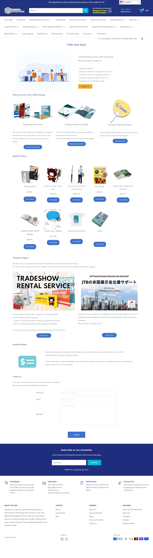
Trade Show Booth (116, 20)
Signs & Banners (10, 34)
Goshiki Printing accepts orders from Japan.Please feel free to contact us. (96, 59)
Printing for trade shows (33, 124)
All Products (21, 20)
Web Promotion (56, 34)
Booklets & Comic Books (77, 20)
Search (58, 509)
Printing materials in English (76, 124)
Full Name (40, 392)
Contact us (85, 86)
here (40, 138)
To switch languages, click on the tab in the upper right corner (117, 38)
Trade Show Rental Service (78, 27)
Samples (126, 520)
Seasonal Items (125, 27)
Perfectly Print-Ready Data (132, 509)
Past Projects (101, 34)
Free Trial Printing (72, 34)
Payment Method (20, 344)
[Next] (35, 175)
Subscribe (94, 463)
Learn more (44, 335)
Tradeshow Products (33, 147)
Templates (126, 516)
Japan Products (120, 141)
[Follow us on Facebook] (62, 539)
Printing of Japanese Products (120, 125)
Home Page (8, 20)
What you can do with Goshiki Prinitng (29, 95)
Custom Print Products (98, 20)
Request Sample (128, 523)
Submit (76, 435)
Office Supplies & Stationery (53, 27)
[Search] (85, 10)
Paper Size (126, 513)
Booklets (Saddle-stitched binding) (30, 232)
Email (38, 399)
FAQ (57, 516)
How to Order (60, 513)
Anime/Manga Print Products (39, 20)
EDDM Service (42, 34)
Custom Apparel (27, 34)
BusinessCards (61, 20)
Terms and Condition (96, 520)
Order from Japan (76, 44)
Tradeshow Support (20, 258)
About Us (92, 509)
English (127, 2)
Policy (91, 516)
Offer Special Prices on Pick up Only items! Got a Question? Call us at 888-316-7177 (76, 2)
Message (39, 413)
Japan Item (133, 20)
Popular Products (20, 156)
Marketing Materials (29, 27)
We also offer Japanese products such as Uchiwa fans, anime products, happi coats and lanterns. (119, 134)
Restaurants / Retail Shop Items (103, 27)
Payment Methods (95, 513)
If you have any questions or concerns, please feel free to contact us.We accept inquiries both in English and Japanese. (37, 383)
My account (125, 12)
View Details (30, 199)
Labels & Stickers (10, 27)
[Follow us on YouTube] (66, 539)
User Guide (86, 34)
